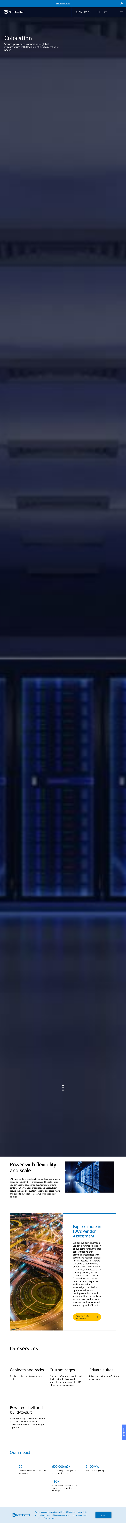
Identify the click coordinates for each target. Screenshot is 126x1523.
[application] (63, 1515)
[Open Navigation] (121, 12)
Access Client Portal (63, 4)
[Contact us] (105, 12)
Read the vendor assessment (82, 1317)
